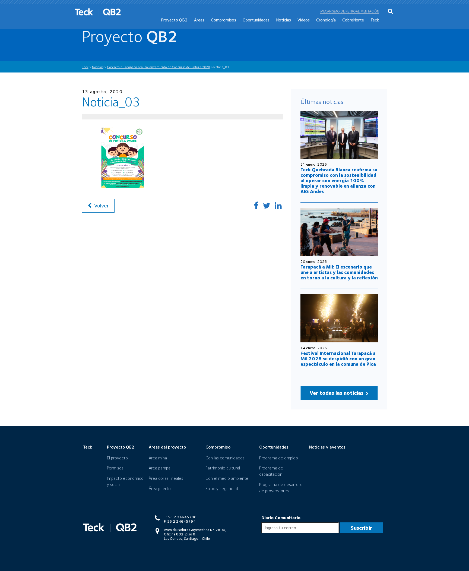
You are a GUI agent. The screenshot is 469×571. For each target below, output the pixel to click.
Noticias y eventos (327, 447)
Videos (303, 20)
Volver (101, 205)
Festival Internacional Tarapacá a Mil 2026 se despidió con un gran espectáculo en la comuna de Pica (338, 358)
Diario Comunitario (280, 517)
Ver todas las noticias (337, 393)
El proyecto (117, 457)
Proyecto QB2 (174, 20)
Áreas (199, 20)
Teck (374, 20)
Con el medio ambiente (226, 478)
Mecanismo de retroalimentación (349, 11)
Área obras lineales (166, 478)
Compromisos (223, 20)
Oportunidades (256, 20)
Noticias (283, 20)
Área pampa (159, 468)
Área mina (158, 457)
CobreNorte (353, 20)
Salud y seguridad (221, 488)
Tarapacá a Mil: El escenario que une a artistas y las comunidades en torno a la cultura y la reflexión (339, 272)
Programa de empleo (278, 457)
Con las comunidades (225, 457)
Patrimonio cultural (222, 468)
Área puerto (160, 488)
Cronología (326, 20)
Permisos (115, 468)
